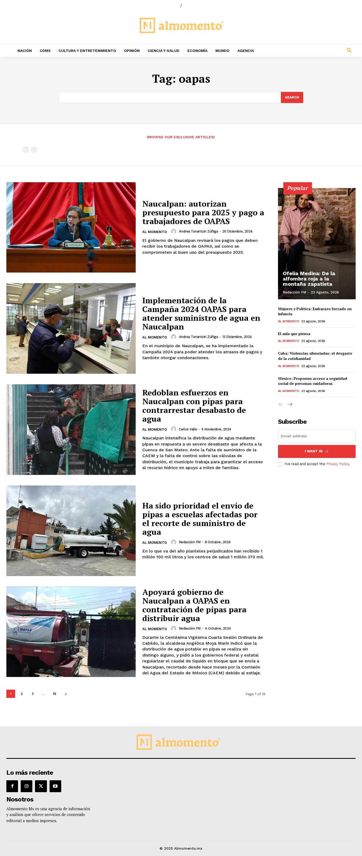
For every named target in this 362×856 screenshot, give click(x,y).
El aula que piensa (294, 333)
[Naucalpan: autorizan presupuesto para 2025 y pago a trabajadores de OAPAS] (71, 227)
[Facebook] (12, 786)
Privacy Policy (337, 464)
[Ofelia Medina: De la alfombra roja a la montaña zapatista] (317, 243)
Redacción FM (190, 542)
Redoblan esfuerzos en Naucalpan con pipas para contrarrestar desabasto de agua (194, 405)
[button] (317, 50)
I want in (314, 451)
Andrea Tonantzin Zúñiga (198, 231)
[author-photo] (174, 231)
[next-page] (65, 694)
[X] (41, 786)
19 (54, 694)
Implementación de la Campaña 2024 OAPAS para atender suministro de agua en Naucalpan (201, 313)
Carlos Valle (188, 429)
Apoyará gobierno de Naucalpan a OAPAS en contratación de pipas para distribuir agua (194, 605)
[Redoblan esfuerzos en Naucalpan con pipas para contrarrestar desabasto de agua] (71, 429)
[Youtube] (55, 786)
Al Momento (154, 232)
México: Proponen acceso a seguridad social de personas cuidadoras (312, 381)
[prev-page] (25, 149)
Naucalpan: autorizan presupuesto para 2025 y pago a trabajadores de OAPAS (203, 212)
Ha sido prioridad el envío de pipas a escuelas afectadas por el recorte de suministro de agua (200, 518)
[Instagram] (26, 786)
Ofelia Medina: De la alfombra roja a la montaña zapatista (309, 278)
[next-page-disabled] (34, 149)
